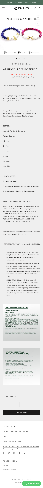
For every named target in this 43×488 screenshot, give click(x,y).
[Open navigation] (3, 8)
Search (5, 466)
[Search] (36, 8)
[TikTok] (24, 453)
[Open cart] (40, 8)
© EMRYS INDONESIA (21, 479)
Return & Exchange (9, 469)
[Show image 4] (24, 58)
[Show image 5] (26, 58)
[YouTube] (19, 453)
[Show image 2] (19, 58)
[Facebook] (3, 453)
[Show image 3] (21, 58)
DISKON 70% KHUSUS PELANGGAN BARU (21, 2)
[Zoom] (38, 17)
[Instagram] (14, 453)
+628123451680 (14, 441)
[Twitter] (9, 453)
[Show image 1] (16, 58)
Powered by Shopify (21, 482)
